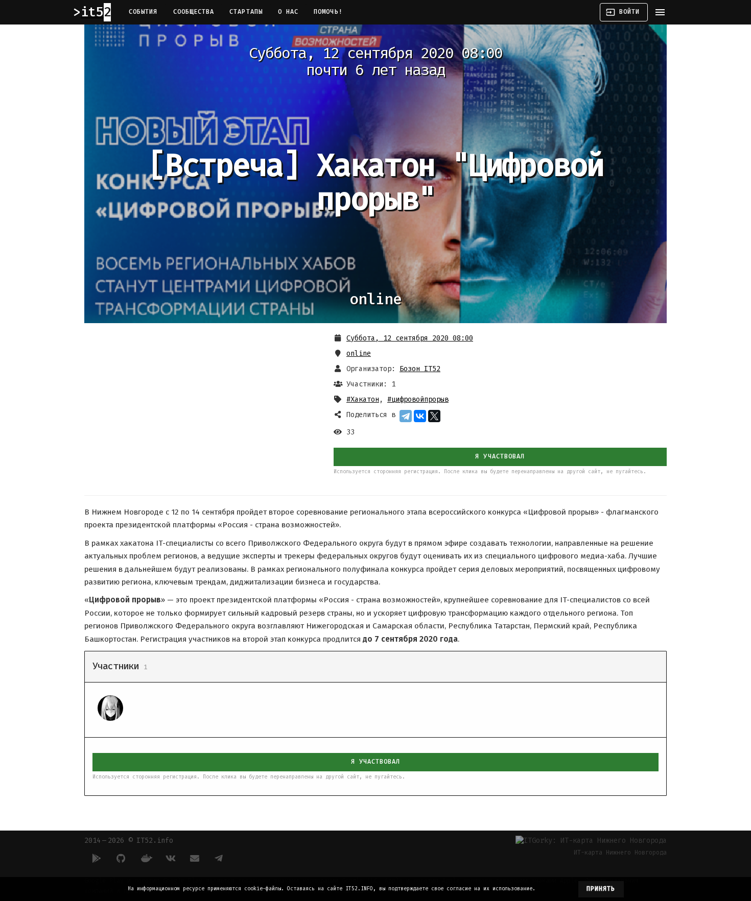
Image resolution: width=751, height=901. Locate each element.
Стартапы (246, 11)
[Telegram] (406, 416)
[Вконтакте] (170, 858)
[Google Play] (96, 858)
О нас (288, 11)
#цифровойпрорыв (418, 399)
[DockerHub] (145, 858)
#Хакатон (362, 399)
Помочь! (328, 11)
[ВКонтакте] (420, 416)
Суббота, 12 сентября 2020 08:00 (409, 338)
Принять (601, 888)
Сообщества (194, 11)
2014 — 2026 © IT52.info (128, 840)
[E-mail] (194, 858)
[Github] (121, 858)
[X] (434, 416)
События (143, 11)
